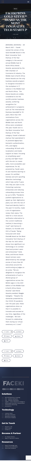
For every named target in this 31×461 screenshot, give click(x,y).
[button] (28, 2)
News (15, 8)
